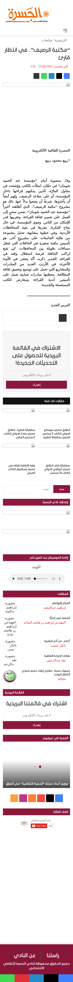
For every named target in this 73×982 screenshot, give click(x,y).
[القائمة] (65, 30)
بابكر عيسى (58, 645)
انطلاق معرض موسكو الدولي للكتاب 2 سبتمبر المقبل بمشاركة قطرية (56, 433)
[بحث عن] (8, 30)
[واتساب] (44, 76)
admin (62, 679)
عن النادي (25, 955)
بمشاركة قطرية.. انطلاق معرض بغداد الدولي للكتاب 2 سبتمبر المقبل (19, 433)
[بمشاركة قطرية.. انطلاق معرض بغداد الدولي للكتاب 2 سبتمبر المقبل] (19, 417)
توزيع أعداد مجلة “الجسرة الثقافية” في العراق (37, 783)
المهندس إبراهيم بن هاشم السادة (45, 622)
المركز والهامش (61, 603)
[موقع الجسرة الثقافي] (27, 13)
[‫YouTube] (41, 798)
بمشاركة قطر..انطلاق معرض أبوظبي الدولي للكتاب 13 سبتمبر (57, 469)
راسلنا (53, 955)
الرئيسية (61, 40)
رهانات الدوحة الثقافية (57, 655)
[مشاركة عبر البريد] (36, 76)
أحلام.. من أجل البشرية (57, 641)
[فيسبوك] (67, 76)
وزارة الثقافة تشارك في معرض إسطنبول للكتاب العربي (21, 469)
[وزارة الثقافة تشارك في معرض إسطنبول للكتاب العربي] (19, 453)
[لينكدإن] (52, 76)
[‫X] (59, 76)
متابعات (46, 40)
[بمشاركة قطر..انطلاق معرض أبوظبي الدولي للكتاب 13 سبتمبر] (54, 453)
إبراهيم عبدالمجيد (55, 607)
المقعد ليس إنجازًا (60, 618)
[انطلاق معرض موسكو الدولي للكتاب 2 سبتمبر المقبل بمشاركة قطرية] (54, 417)
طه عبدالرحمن (56, 660)
